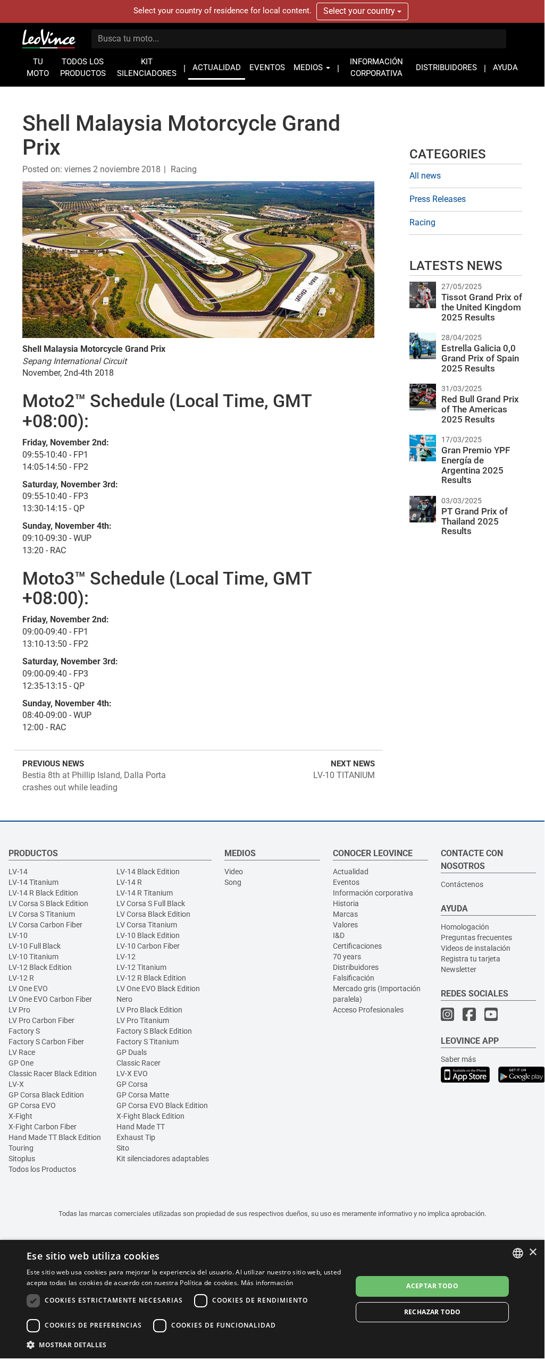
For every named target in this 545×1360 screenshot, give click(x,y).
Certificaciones (357, 946)
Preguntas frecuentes (476, 937)
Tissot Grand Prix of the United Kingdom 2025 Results (481, 307)
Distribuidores (356, 967)
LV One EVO (28, 988)
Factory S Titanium (147, 1041)
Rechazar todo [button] (432, 1311)
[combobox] (518, 1253)
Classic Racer (138, 1063)
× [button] (532, 1252)
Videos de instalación (475, 948)
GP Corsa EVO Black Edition (162, 1105)
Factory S (24, 1031)
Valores (345, 924)
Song (232, 882)
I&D (339, 935)
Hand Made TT (140, 1126)
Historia (346, 903)
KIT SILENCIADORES (147, 67)
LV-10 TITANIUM (344, 775)
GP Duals (131, 1052)
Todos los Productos (42, 1169)
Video (233, 871)
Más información (267, 1282)
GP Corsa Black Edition (46, 1095)
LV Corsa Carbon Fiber (45, 924)
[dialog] (272, 1299)
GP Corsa (132, 1084)
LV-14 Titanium (33, 882)
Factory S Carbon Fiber (46, 1041)
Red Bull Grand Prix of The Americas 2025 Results (480, 409)
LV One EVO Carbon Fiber (50, 999)
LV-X (16, 1084)
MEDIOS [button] (309, 67)
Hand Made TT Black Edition (55, 1137)
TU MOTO (38, 67)
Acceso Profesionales (368, 1010)
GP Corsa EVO (32, 1105)
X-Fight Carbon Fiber (43, 1126)
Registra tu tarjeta (470, 958)
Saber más (458, 1059)
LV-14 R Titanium (144, 893)
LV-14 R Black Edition (43, 893)
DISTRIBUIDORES (446, 67)
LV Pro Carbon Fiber (41, 1020)
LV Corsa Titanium (146, 924)
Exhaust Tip (135, 1137)
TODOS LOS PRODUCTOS (83, 67)
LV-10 (18, 935)
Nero (124, 999)
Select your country (360, 11)
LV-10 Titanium (33, 956)
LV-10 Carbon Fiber (148, 946)
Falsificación (353, 978)
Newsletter (458, 969)
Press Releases (437, 199)
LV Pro (19, 1010)
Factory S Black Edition (154, 1031)
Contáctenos (462, 884)
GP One (21, 1063)
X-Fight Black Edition (150, 1116)
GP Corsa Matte (142, 1095)
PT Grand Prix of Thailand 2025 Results (474, 521)
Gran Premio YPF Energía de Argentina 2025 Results (475, 465)
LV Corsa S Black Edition (48, 903)
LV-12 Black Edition (40, 967)
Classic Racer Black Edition (53, 1073)
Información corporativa (373, 893)
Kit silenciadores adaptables (162, 1158)
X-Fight (20, 1116)
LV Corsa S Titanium (42, 914)
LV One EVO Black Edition (158, 988)
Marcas (345, 914)
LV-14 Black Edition (148, 871)
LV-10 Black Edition (148, 935)
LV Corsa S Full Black (150, 903)
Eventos (346, 882)
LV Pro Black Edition (149, 1010)
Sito (122, 1148)
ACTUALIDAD (216, 67)
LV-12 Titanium (141, 967)
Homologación (465, 927)
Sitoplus (22, 1158)
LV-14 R (129, 882)
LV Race (22, 1052)
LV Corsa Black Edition (153, 914)
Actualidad (350, 871)
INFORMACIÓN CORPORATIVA (376, 67)
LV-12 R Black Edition (151, 978)
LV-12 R (21, 978)
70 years (347, 956)
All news (425, 176)
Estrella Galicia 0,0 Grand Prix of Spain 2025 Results (480, 358)
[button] (184, 1344)
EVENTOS (267, 67)
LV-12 (126, 956)
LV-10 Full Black (35, 946)
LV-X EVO (132, 1073)
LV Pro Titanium (142, 1020)
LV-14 (18, 871)
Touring (21, 1148)
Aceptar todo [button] (432, 1285)
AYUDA (505, 67)
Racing (184, 169)
